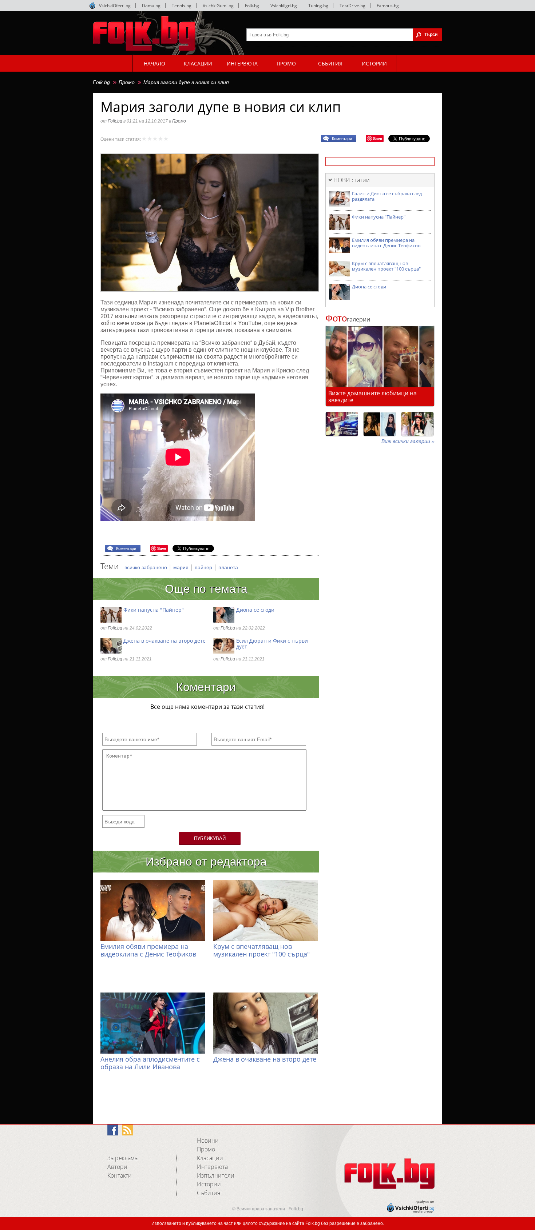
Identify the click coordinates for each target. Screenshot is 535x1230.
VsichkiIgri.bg (283, 6)
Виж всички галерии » (408, 441)
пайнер (204, 567)
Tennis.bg (181, 6)
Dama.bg (151, 6)
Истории (209, 1184)
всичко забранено (146, 567)
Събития (208, 1193)
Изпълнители (215, 1175)
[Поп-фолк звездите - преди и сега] (379, 424)
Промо (127, 82)
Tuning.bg (318, 6)
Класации (210, 1158)
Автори (117, 1167)
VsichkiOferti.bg (115, 6)
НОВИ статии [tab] (351, 180)
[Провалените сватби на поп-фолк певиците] (417, 424)
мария (181, 567)
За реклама (122, 1158)
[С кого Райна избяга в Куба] (341, 424)
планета (228, 567)
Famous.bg (388, 6)
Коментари (342, 138)
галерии (347, 319)
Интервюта (212, 1167)
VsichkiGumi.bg (218, 6)
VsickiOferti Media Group (92, 5)
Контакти (119, 1175)
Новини (208, 1141)
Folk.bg (252, 6)
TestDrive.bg (352, 6)
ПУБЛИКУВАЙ (210, 838)
